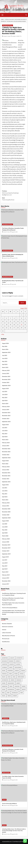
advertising (5, 657)
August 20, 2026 (14, 232)
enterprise (10, 670)
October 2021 (5, 478)
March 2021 (5, 499)
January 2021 (5, 505)
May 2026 (4, 346)
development (18, 667)
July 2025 (4, 355)
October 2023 (5, 418)
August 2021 (5, 484)
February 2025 (6, 370)
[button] (2, 15)
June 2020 (4, 526)
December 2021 (6, 472)
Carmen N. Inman (6, 36)
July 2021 (4, 487)
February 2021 (6, 502)
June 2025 (4, 358)
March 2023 (5, 439)
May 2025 (4, 361)
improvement (21, 676)
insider (12, 680)
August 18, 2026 (14, 258)
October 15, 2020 (15, 36)
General (4, 629)
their (21, 692)
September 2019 (6, 554)
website (15, 695)
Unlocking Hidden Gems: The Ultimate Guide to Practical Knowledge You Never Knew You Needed (13, 612)
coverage (4, 667)
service (24, 689)
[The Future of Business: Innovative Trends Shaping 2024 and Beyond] (14, 217)
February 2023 (6, 442)
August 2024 (5, 388)
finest (10, 673)
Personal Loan (5, 638)
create (10, 667)
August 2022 (5, 460)
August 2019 (5, 557)
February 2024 (6, 406)
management (11, 683)
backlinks (4, 661)
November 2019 (6, 548)
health (3, 676)
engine (3, 670)
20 (14, 324)
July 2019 (4, 560)
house (9, 676)
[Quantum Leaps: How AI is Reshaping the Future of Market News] (14, 243)
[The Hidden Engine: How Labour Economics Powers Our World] (14, 766)
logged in (11, 296)
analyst (12, 657)
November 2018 (6, 581)
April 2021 (4, 496)
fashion (17, 670)
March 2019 (5, 572)
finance (23, 670)
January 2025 (5, 373)
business (11, 661)
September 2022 (6, 457)
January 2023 (5, 445)
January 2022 (5, 469)
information (5, 680)
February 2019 (6, 575)
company (17, 661)
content (18, 664)
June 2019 (4, 563)
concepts (11, 664)
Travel (3, 695)
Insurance (18, 680)
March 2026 (5, 349)
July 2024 (4, 391)
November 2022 (6, 451)
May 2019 (4, 566)
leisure (3, 683)
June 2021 (4, 490)
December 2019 (6, 545)
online (3, 689)
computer (4, 664)
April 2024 (4, 400)
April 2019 (4, 569)
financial (4, 673)
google (22, 673)
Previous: (10, 193)
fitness (16, 673)
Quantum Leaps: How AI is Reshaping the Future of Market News (12, 255)
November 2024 (6, 379)
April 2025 (4, 364)
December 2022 (6, 448)
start (8, 692)
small (3, 692)
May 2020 (4, 529)
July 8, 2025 (14, 284)
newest (24, 686)
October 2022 (5, 454)
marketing (4, 686)
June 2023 (4, 430)
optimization (10, 689)
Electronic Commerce (7, 626)
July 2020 (4, 523)
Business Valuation (7, 623)
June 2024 (4, 394)
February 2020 (6, 539)
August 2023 (5, 424)
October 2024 (5, 382)
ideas (14, 676)
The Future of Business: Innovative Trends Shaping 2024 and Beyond (13, 229)
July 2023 (4, 427)
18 (6, 324)
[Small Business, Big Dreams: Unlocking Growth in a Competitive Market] (14, 711)
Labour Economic (6, 632)
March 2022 (5, 463)
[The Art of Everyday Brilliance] (14, 793)
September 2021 (6, 481)
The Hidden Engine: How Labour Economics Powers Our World (13, 603)
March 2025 (5, 367)
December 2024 (6, 376)
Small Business (6, 641)
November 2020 (6, 511)
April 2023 (4, 436)
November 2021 (6, 475)
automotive (19, 657)
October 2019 (5, 551)
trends (9, 695)
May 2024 (4, 397)
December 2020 (6, 508)
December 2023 (6, 412)
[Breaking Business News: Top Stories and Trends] (14, 270)
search (18, 689)
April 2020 (4, 532)
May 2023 (4, 433)
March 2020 (5, 536)
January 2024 (5, 409)
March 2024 (5, 403)
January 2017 (5, 584)
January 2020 (5, 542)
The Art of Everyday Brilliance (9, 607)
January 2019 (5, 578)
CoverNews (15, 841)
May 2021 (4, 493)
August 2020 (5, 520)
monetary (17, 686)
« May (2, 334)
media (10, 686)
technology (15, 692)
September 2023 (6, 421)
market (18, 683)
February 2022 (6, 466)
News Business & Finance (7, 25)
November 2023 (6, 415)
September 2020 (6, 517)
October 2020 (5, 514)
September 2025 (6, 352)
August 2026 (5, 343)
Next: (8, 199)
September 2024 (6, 385)
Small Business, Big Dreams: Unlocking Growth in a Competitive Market (14, 594)
